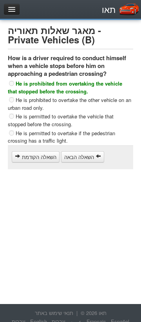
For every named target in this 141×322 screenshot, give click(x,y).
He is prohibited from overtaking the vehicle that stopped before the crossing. (65, 87)
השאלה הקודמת (38, 157)
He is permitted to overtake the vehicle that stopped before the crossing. (61, 120)
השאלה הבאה (80, 157)
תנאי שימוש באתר (54, 313)
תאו (109, 9)
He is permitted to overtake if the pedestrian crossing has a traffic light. (61, 136)
